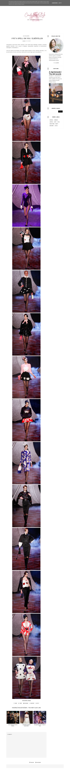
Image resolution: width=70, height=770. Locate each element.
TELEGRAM (26, 703)
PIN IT (38, 703)
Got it (60, 2)
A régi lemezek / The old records (55, 73)
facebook (32, 762)
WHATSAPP (32, 703)
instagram (39, 762)
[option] (13, 719)
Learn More (55, 2)
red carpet (52, 125)
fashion (56, 125)
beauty (56, 123)
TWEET (21, 703)
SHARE (16, 703)
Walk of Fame (52, 123)
